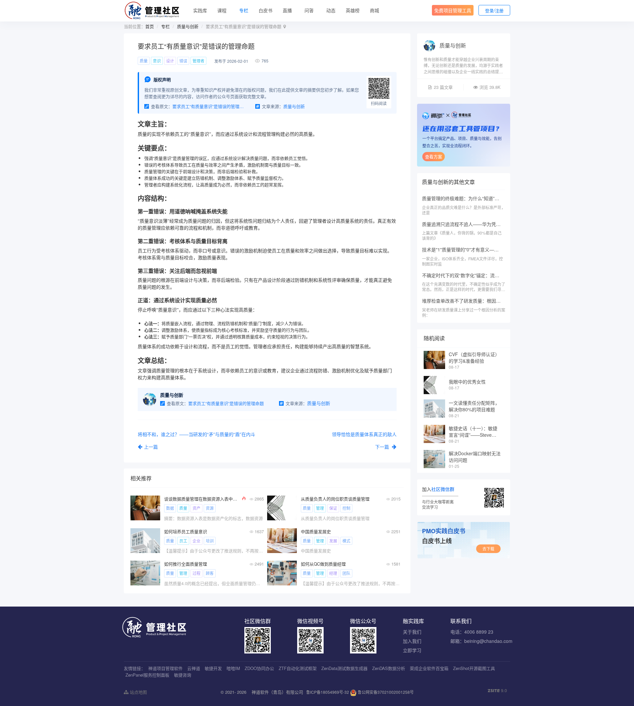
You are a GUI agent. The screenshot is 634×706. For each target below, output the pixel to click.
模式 (346, 540)
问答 (309, 10)
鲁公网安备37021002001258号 (385, 692)
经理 (333, 573)
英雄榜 (353, 10)
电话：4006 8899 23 (471, 631)
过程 (196, 573)
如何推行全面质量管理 (185, 564)
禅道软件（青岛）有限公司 (277, 692)
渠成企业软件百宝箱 (429, 668)
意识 (157, 60)
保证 (333, 508)
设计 (170, 60)
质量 (144, 60)
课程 (222, 10)
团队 (346, 573)
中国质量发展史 (316, 531)
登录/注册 (494, 10)
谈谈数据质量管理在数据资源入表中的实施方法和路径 (202, 499)
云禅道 (193, 668)
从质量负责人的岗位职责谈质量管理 (335, 499)
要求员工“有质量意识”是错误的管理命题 (209, 106)
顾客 (210, 573)
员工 (183, 540)
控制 (346, 508)
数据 (170, 508)
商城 (374, 10)
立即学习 (412, 650)
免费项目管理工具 (452, 10)
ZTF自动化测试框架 (298, 668)
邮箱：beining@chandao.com (481, 641)
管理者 (198, 60)
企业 (196, 540)
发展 (333, 540)
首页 (149, 26)
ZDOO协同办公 (259, 668)
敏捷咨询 (182, 675)
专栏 (243, 10)
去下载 (488, 548)
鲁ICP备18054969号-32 (327, 692)
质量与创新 (187, 26)
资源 (210, 508)
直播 (287, 10)
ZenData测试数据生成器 (344, 668)
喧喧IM (233, 668)
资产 (196, 508)
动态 (330, 10)
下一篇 (382, 446)
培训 (210, 540)
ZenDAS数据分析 (388, 668)
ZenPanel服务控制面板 (147, 675)
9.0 (497, 690)
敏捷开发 (213, 668)
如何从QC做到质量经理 (323, 564)
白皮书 (265, 10)
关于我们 (412, 631)
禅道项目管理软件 (165, 668)
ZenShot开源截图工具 (474, 668)
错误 (183, 60)
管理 (320, 508)
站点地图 (137, 692)
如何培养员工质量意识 (185, 531)
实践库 (200, 10)
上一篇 (151, 446)
